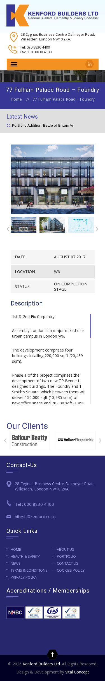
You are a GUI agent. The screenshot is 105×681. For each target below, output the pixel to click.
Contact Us (67, 563)
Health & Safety (25, 556)
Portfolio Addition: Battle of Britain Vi (42, 125)
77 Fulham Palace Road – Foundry (63, 99)
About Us (65, 549)
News (16, 563)
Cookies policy (71, 570)
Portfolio (66, 556)
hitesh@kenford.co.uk (35, 516)
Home (16, 99)
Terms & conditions (29, 570)
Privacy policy (24, 577)
